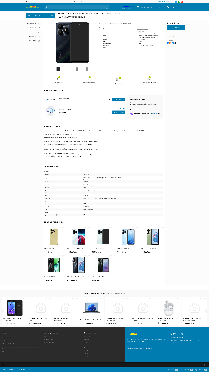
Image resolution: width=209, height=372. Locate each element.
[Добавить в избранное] (99, 23)
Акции (45, 2)
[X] (175, 43)
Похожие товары (32, 40)
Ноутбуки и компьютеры (8, 343)
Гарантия (60, 2)
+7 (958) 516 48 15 (127, 6)
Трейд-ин (38, 2)
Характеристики (32, 36)
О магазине (29, 2)
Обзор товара (33, 27)
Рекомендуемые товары (49, 342)
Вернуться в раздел (31, 23)
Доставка (52, 2)
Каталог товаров (34, 15)
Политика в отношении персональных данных (139, 348)
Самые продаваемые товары (94, 293)
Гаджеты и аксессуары (7, 348)
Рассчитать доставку (174, 34)
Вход (159, 1)
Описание (34, 32)
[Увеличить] (72, 42)
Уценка (3, 351)
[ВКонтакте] (168, 43)
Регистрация (165, 1)
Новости (76, 2)
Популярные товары (48, 339)
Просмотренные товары (116, 293)
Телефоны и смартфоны (8, 337)
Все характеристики (142, 29)
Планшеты (4, 340)
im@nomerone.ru (179, 337)
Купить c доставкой (119, 99)
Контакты (68, 2)
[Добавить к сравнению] (99, 27)
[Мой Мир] (173, 43)
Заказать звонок (126, 8)
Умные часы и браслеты (8, 346)
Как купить (84, 2)
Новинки (45, 336)
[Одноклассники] (170, 43)
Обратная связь (9, 369)
